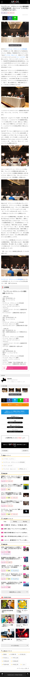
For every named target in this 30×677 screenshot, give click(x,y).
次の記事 (25, 450)
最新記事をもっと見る (15, 592)
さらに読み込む (15, 645)
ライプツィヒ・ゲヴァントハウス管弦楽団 (16, 49)
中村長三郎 (15, 664)
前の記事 (5, 450)
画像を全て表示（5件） (15, 45)
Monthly (25, 521)
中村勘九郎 (6, 661)
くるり (23, 664)
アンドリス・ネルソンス (11, 55)
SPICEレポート (23, 469)
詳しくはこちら (10, 368)
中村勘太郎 (15, 661)
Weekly (15, 521)
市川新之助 (22, 654)
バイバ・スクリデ (20, 57)
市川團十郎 (13, 654)
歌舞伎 (5, 654)
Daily (5, 521)
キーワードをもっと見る (22, 668)
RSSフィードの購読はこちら (15, 404)
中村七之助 (15, 657)
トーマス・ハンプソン (8, 459)
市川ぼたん (6, 657)
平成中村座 (6, 664)
